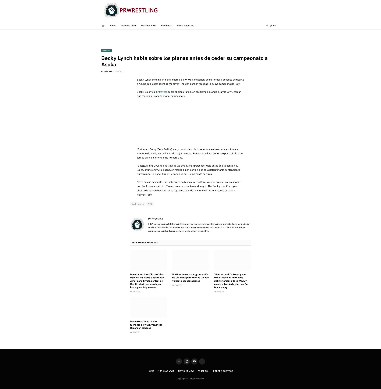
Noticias (106, 51)
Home (113, 25)
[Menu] (103, 25)
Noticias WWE (128, 25)
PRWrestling (106, 71)
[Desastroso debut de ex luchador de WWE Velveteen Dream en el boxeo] (148, 307)
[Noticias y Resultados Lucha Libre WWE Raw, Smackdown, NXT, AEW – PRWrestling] (131, 11)
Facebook (166, 25)
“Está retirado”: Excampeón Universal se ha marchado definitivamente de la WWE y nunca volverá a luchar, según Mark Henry (231, 281)
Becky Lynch (138, 204)
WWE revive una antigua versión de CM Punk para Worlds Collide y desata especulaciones (190, 277)
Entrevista (161, 91)
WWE (149, 204)
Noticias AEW (148, 25)
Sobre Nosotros (185, 25)
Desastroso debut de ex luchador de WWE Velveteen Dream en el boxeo (146, 324)
